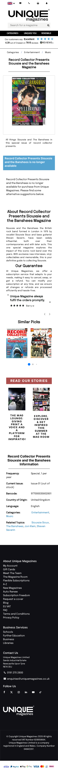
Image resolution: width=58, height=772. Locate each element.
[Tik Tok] (40, 692)
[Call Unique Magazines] (29, 3)
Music (9, 516)
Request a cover (13, 599)
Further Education (14, 635)
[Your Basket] (38, 3)
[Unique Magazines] (29, 711)
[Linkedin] (26, 692)
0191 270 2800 (14, 672)
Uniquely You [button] (30, 33)
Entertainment (40, 512)
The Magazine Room (15, 577)
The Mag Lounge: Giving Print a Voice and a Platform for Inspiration (17, 427)
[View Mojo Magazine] (41, 343)
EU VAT (7, 606)
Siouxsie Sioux (40, 522)
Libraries (8, 643)
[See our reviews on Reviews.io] (29, 41)
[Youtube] (33, 692)
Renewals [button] (46, 33)
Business (8, 639)
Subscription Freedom (16, 595)
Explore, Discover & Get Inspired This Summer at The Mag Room (41, 426)
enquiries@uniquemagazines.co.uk (27, 679)
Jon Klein (30, 526)
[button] (46, 3)
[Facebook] (4, 692)
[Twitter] (11, 692)
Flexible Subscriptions (16, 580)
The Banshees (14, 526)
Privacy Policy (11, 617)
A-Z (5, 584)
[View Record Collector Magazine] (17, 343)
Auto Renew (10, 591)
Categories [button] (12, 33)
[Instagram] (18, 692)
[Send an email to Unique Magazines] (20, 3)
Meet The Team (12, 573)
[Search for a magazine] (48, 25)
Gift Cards (9, 569)
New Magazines (12, 588)
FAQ (5, 610)
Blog (6, 603)
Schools (8, 632)
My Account (10, 566)
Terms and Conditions (16, 614)
